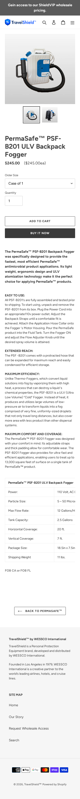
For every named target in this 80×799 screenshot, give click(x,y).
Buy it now (40, 233)
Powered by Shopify (54, 784)
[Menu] (72, 22)
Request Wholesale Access (29, 728)
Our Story (16, 717)
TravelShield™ (33, 784)
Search (14, 740)
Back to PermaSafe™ (43, 611)
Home (13, 705)
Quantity (10, 192)
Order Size (11, 175)
